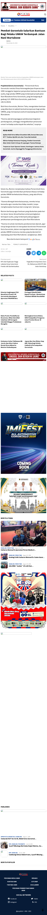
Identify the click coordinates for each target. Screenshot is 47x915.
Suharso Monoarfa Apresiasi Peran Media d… (18, 550)
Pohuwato (21, 844)
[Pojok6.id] (23, 14)
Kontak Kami (12, 882)
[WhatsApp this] (44, 253)
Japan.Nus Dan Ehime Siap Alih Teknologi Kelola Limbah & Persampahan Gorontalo (34, 344)
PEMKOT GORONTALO (20, 244)
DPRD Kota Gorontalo (8, 836)
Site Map (34, 882)
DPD (10, 844)
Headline (4, 548)
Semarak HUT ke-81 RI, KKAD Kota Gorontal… (18, 839)
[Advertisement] (23, 386)
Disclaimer (34, 885)
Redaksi (35, 878)
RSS (36, 902)
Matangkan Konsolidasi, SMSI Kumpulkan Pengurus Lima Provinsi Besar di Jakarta (34, 319)
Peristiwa (10, 548)
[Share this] (28, 253)
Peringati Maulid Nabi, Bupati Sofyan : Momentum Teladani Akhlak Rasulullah (35, 294)
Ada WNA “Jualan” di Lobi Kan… (21, 566)
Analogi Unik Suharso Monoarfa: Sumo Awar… (26, 557)
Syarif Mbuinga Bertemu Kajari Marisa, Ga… (26, 846)
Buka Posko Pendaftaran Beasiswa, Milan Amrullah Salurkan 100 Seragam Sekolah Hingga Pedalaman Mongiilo (11, 320)
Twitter (36, 899)
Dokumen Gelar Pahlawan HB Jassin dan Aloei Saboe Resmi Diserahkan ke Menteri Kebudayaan (11, 344)
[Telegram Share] (39, 253)
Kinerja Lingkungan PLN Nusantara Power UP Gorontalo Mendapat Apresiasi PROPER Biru (9, 295)
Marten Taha (6, 244)
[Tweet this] (33, 253)
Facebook (13, 899)
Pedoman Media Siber (12, 878)
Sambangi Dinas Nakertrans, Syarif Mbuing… (26, 855)
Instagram (13, 902)
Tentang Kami (12, 885)
